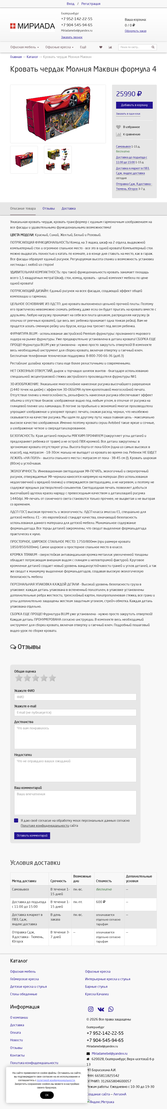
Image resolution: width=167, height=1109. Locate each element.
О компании (19, 1017)
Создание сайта (98, 1094)
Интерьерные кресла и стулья (107, 979)
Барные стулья (96, 986)
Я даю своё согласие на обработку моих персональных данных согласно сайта (75, 823)
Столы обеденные (23, 994)
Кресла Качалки (97, 994)
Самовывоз (123, 146)
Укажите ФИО (24, 690)
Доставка (69, 208)
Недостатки (23, 755)
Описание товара (23, 208)
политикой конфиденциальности (56, 1080)
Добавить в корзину (134, 105)
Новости (16, 1040)
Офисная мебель (23, 47)
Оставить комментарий (32, 835)
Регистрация (90, 3)
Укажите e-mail (25, 706)
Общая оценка (25, 671)
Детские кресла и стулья (28, 986)
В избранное (131, 127)
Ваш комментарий (28, 788)
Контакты (17, 1055)
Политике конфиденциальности (45, 825)
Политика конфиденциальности (34, 1063)
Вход (71, 3)
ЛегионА (119, 1094)
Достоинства (23, 722)
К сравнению (131, 134)
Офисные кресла (58, 47)
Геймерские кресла (24, 979)
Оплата (15, 1032)
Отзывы (49, 208)
